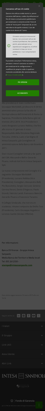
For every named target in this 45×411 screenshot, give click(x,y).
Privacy (9, 75)
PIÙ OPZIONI (22, 82)
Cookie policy (17, 75)
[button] (39, 6)
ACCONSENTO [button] (22, 93)
